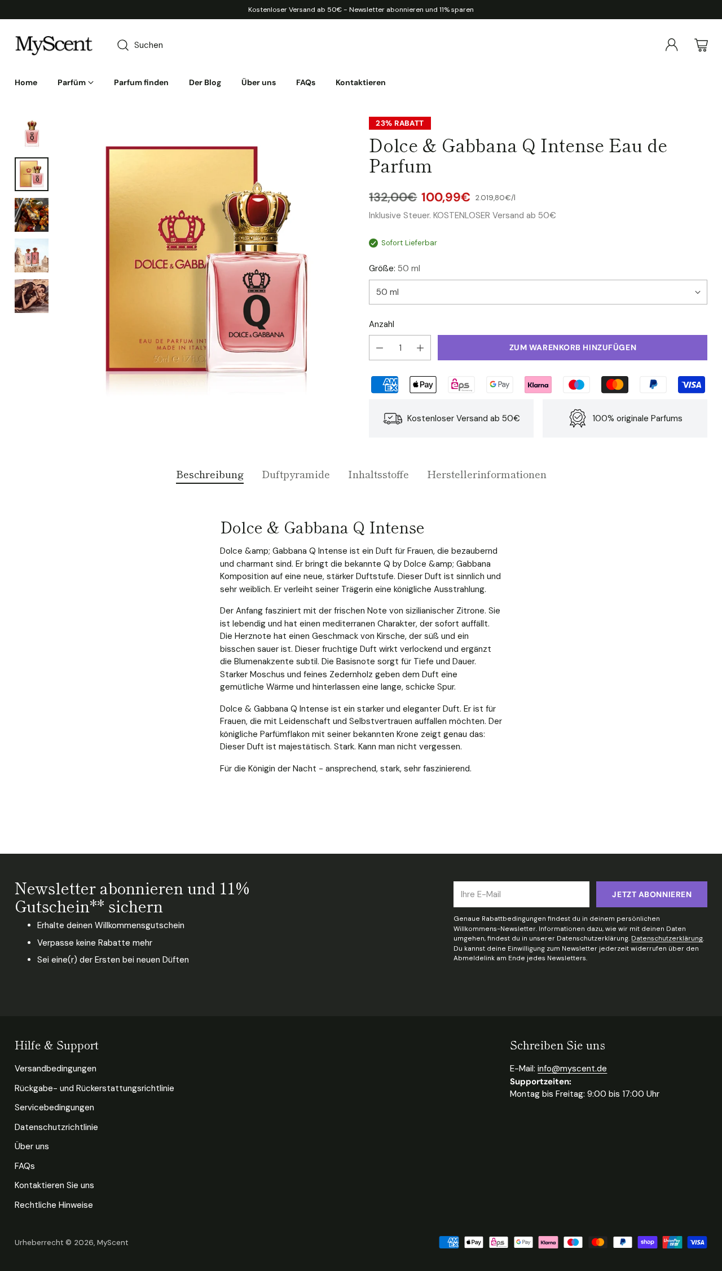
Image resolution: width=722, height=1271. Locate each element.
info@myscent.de (572, 1068)
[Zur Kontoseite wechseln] (672, 45)
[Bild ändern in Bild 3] (32, 215)
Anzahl (381, 324)
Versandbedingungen (55, 1068)
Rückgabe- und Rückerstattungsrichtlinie (94, 1088)
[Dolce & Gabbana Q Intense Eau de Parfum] (206, 263)
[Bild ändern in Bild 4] (32, 255)
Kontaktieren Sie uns (54, 1185)
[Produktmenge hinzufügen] (420, 348)
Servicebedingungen (54, 1107)
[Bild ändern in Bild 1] (32, 134)
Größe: (394, 268)
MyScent (112, 1242)
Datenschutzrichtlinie (56, 1127)
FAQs (25, 1166)
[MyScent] (54, 45)
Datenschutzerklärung (667, 938)
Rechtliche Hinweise (54, 1205)
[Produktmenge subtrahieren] (379, 348)
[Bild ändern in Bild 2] (32, 174)
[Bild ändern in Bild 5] (32, 296)
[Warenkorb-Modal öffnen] (701, 45)
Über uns (32, 1146)
